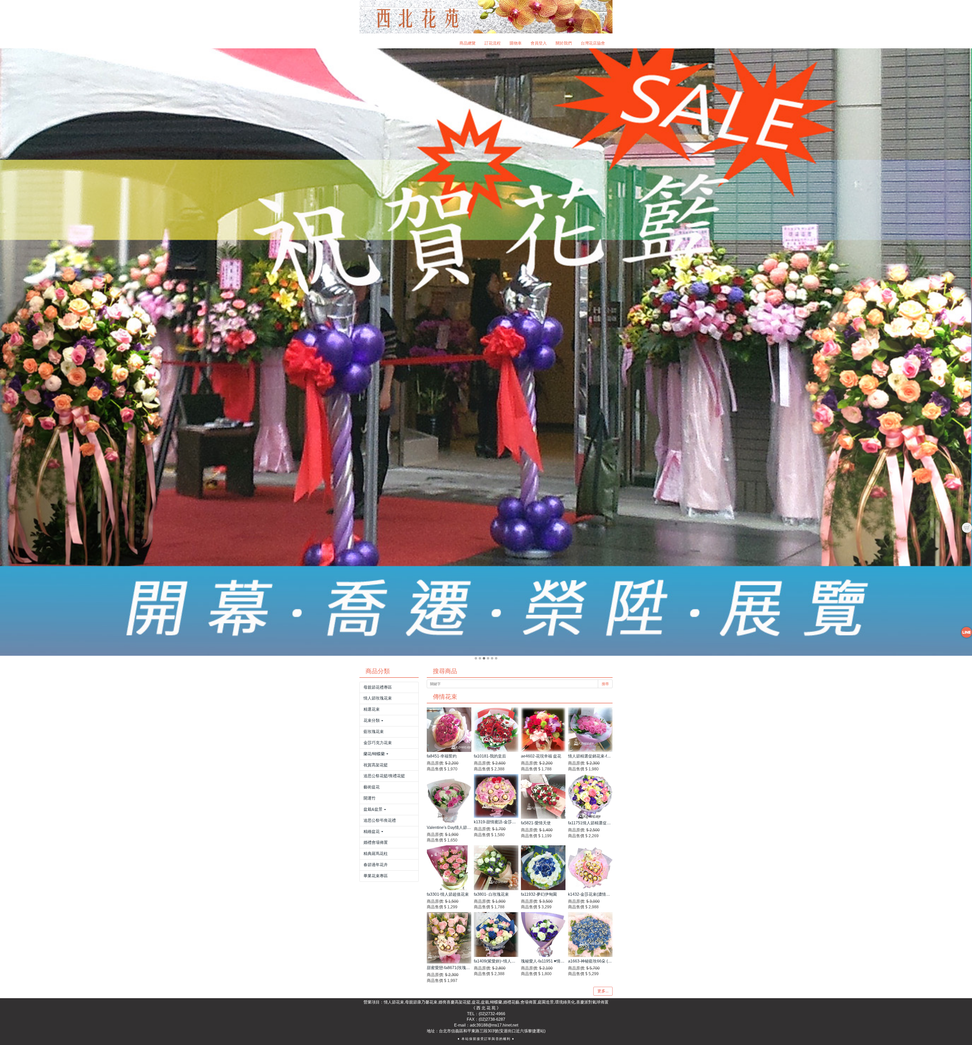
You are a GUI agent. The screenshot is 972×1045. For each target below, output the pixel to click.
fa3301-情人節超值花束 (448, 894)
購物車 (516, 43)
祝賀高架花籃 (375, 765)
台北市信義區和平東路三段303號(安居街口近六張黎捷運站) (492, 1031)
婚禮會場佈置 (375, 842)
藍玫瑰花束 (373, 731)
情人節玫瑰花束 (377, 698)
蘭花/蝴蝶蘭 (374, 754)
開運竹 (369, 798)
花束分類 (372, 720)
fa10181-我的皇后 (490, 756)
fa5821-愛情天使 (536, 823)
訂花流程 (492, 43)
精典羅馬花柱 (375, 853)
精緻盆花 (372, 831)
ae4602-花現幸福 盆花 (541, 756)
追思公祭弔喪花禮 (379, 820)
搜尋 (605, 684)
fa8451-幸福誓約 (442, 756)
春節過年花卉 (375, 865)
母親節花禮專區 (377, 687)
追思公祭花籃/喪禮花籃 (384, 776)
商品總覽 (467, 43)
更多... (603, 991)
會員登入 (539, 43)
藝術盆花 (371, 787)
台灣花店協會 (593, 43)
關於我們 (564, 43)
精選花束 (371, 709)
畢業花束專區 (375, 876)
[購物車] (967, 528)
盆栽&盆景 (373, 809)
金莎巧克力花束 (377, 743)
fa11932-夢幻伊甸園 (539, 894)
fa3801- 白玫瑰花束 (491, 894)
